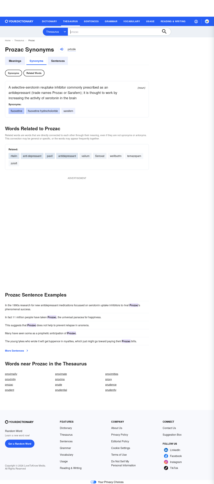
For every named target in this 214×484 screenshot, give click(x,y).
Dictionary (66, 428)
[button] (196, 21)
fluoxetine (16, 111)
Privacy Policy (119, 434)
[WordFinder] (207, 21)
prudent (9, 390)
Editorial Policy (120, 441)
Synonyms (36, 61)
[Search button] (166, 31)
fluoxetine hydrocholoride (43, 111)
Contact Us (169, 428)
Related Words (33, 73)
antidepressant (67, 156)
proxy (108, 379)
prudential (61, 390)
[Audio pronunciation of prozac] (61, 49)
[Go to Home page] (19, 21)
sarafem (68, 111)
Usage (64, 461)
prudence (111, 384)
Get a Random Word (19, 443)
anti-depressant (32, 156)
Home (8, 40)
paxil (50, 156)
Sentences (58, 61)
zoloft (14, 163)
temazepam (134, 156)
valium (85, 156)
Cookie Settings (120, 448)
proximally (11, 374)
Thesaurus (52, 32)
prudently (110, 390)
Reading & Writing (71, 468)
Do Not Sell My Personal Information (123, 463)
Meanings (15, 61)
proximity (10, 379)
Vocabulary (66, 454)
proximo (60, 379)
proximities (111, 374)
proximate (61, 374)
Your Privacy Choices (111, 482)
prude (58, 384)
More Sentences (14, 350)
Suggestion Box (172, 434)
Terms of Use (119, 454)
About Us (116, 428)
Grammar (65, 448)
